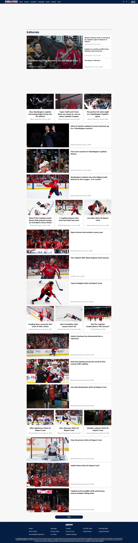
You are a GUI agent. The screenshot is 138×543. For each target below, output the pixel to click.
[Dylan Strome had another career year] (69, 241)
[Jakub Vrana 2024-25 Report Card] (69, 475)
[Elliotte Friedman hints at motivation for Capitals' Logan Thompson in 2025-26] (97, 41)
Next (69, 517)
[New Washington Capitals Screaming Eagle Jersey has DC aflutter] (40, 108)
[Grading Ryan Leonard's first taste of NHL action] (40, 319)
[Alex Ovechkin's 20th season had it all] (69, 319)
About (31, 528)
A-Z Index (54, 534)
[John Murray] (32, 67)
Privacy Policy (55, 531)
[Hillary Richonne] (89, 67)
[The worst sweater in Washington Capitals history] (69, 161)
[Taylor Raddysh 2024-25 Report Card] (69, 292)
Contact (68, 528)
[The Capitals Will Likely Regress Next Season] (69, 267)
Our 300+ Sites (87, 528)
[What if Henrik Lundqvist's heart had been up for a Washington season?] (69, 135)
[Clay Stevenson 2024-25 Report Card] (69, 449)
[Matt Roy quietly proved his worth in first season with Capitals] (69, 371)
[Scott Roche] (88, 44)
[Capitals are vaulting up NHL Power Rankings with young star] (97, 52)
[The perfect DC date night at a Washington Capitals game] (97, 108)
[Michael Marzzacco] (64, 225)
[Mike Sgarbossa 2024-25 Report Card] (40, 423)
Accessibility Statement (36, 534)
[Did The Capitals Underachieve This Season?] (97, 319)
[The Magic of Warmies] (97, 64)
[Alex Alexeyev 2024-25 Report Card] (69, 423)
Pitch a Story (33, 531)
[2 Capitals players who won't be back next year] (69, 214)
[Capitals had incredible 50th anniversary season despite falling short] (69, 500)
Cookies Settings (71, 534)
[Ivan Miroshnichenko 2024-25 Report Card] (69, 396)
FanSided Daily (103, 528)
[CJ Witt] (73, 276)
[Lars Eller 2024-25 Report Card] (97, 214)
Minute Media (23, 538)
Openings (54, 528)
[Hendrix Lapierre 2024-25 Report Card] (97, 423)
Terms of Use (70, 531)
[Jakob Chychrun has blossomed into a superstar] (69, 345)
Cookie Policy (87, 531)
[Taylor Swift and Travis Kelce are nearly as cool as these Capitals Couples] (69, 108)
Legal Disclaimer (104, 531)
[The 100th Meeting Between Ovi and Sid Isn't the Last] (55, 52)
